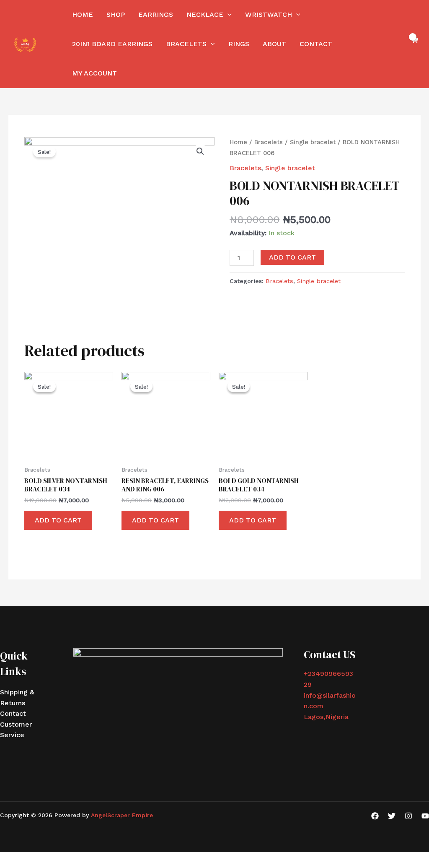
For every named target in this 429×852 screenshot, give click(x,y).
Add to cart (292, 257)
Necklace (204, 14)
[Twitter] (391, 816)
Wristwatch (268, 14)
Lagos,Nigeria (326, 717)
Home (82, 14)
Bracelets (186, 44)
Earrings (155, 14)
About (274, 44)
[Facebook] (375, 816)
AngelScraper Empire (122, 815)
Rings (238, 44)
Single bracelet (313, 142)
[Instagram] (408, 816)
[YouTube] (425, 816)
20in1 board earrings (112, 44)
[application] (227, 14)
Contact (316, 44)
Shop (115, 14)
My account (94, 73)
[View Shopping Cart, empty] (414, 44)
